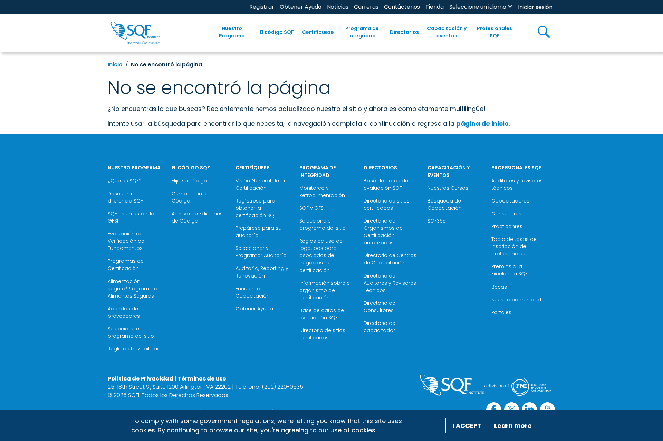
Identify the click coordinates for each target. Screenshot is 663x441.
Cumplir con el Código (190, 197)
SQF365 (436, 220)
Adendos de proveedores (124, 312)
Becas (499, 286)
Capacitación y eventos (447, 32)
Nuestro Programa (232, 32)
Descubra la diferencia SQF (125, 197)
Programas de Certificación (126, 264)
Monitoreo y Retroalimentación (322, 192)
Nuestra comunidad (516, 299)
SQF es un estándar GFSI (132, 217)
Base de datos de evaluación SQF (321, 314)
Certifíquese (318, 32)
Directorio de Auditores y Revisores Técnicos (390, 283)
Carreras (366, 7)
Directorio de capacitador (379, 327)
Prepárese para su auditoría (258, 232)
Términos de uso (202, 379)
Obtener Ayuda (300, 7)
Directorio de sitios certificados (322, 334)
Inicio (115, 64)
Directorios (404, 32)
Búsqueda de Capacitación (444, 204)
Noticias (337, 7)
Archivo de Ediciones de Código (197, 217)
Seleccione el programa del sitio (131, 332)
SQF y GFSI (312, 208)
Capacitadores (510, 200)
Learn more (513, 425)
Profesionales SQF (494, 32)
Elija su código (189, 180)
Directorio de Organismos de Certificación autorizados (383, 231)
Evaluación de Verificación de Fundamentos (126, 241)
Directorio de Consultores (379, 307)
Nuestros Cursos (447, 188)
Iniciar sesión (535, 7)
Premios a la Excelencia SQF (509, 270)
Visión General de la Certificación (260, 184)
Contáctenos (402, 7)
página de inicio (482, 123)
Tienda (434, 7)
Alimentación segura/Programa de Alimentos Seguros (134, 288)
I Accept (467, 425)
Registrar (261, 7)
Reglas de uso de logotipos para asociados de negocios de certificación (321, 255)
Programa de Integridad (362, 32)
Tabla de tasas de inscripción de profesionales (514, 246)
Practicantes (506, 226)
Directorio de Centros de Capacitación (390, 259)
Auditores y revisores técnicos (517, 184)
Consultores (506, 213)
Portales (501, 312)
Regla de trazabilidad (134, 348)
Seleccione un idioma (477, 7)
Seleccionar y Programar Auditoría (261, 252)
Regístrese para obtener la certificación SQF (256, 208)
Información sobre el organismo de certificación (325, 290)
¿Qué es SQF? (125, 180)
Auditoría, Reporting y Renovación (262, 272)
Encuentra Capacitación (253, 292)
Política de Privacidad (140, 379)
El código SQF (277, 32)
